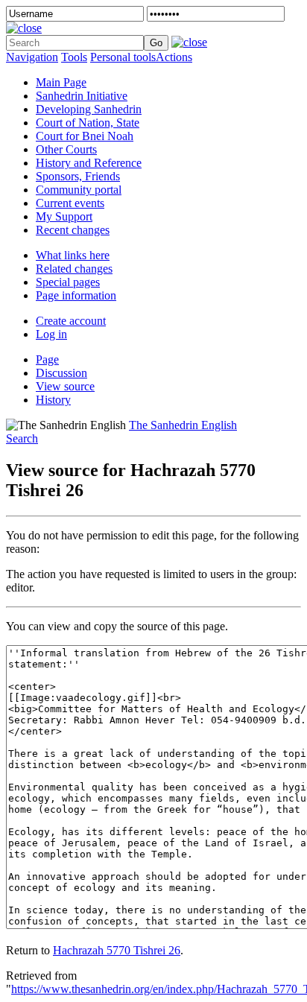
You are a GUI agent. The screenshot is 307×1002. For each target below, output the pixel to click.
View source (65, 386)
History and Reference (89, 162)
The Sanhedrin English (183, 425)
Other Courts (66, 149)
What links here (73, 255)
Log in (51, 334)
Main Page (61, 82)
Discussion (61, 373)
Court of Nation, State (87, 122)
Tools (74, 57)
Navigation (32, 57)
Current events (70, 203)
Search (22, 438)
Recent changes (73, 229)
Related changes (74, 268)
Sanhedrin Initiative (81, 95)
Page (47, 359)
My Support (64, 216)
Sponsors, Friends (78, 176)
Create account (71, 320)
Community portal (78, 189)
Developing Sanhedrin (89, 109)
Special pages (68, 282)
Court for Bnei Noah (84, 136)
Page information (76, 295)
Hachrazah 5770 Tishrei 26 (116, 950)
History (53, 399)
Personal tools (123, 57)
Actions (174, 57)
